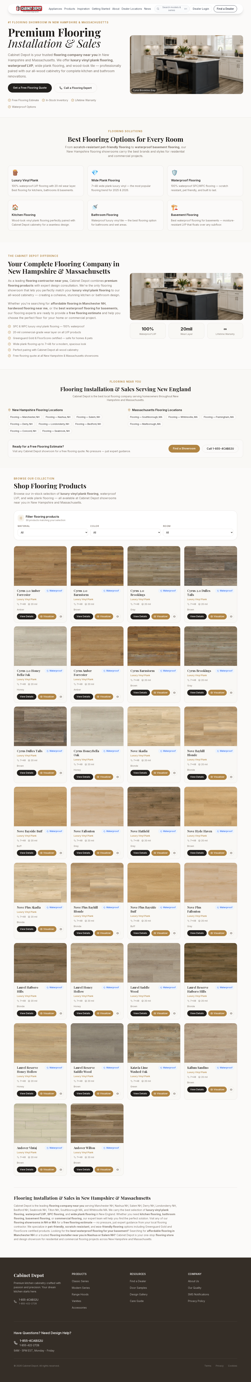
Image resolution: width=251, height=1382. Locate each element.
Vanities (76, 1301)
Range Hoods (80, 1294)
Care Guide (137, 1301)
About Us (193, 1281)
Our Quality (194, 1287)
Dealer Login (201, 8)
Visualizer (48, 616)
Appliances (55, 8)
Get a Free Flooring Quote (30, 87)
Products (69, 8)
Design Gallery (139, 1294)
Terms (207, 1365)
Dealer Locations (132, 8)
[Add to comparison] (61, 616)
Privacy (220, 1365)
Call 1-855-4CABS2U (220, 448)
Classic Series (80, 1281)
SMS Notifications (198, 1294)
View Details (26, 616)
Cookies (232, 1365)
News (147, 8)
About (115, 8)
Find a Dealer (225, 8)
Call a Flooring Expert (78, 87)
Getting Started (101, 8)
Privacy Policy (196, 1301)
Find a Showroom (184, 448)
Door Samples (138, 1287)
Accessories (79, 1307)
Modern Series (81, 1287)
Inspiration (83, 8)
